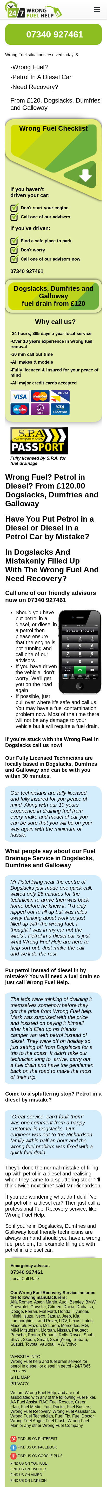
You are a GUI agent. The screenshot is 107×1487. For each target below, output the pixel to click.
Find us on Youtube (28, 1463)
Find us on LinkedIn (28, 1481)
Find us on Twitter (28, 1469)
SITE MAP (20, 1377)
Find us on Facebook (37, 1447)
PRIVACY (19, 1384)
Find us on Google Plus (40, 1456)
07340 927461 (54, 34)
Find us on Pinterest (37, 1439)
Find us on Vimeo (26, 1475)
